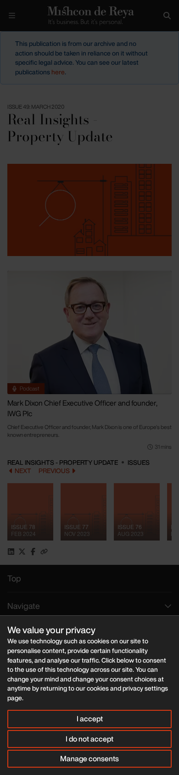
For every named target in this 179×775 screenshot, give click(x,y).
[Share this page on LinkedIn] (11, 551)
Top (14, 578)
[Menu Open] (12, 15)
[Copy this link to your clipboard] (44, 551)
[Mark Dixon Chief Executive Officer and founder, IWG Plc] (89, 332)
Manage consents (89, 758)
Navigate (23, 606)
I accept (90, 718)
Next (23, 470)
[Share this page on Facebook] (33, 551)
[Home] (89, 16)
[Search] (167, 15)
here (58, 72)
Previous (54, 470)
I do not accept (89, 738)
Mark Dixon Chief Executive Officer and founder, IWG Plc (82, 408)
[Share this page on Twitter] (22, 551)
